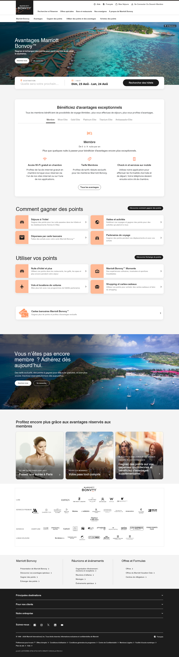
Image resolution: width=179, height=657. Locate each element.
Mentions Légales (126, 643)
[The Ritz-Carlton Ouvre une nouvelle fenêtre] (79, 501)
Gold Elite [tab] (75, 119)
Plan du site (20, 646)
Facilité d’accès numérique (145, 643)
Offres (128, 569)
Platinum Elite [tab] (89, 119)
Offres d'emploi (41, 643)
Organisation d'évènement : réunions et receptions (87, 570)
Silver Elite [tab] (63, 119)
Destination (43, 81)
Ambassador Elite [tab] (124, 119)
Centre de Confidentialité (108, 643)
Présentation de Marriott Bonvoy (33, 569)
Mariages (79, 579)
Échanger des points (28, 581)
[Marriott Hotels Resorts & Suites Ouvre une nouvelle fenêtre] (35, 512)
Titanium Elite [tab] (105, 119)
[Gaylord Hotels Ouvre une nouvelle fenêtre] (141, 513)
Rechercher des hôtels (141, 82)
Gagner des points (28, 577)
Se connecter (38, 61)
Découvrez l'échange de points (149, 257)
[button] (108, 4)
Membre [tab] (51, 119)
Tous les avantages (89, 187)
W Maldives (171, 26)
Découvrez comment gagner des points (145, 208)
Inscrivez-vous (22, 61)
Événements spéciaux (85, 583)
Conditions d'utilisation (58, 643)
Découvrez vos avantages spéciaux (35, 573)
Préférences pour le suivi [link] (25, 643)
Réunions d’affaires (84, 575)
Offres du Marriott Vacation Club (139, 573)
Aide (29, 646)
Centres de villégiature (135, 577)
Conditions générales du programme (82, 643)
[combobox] (42, 83)
